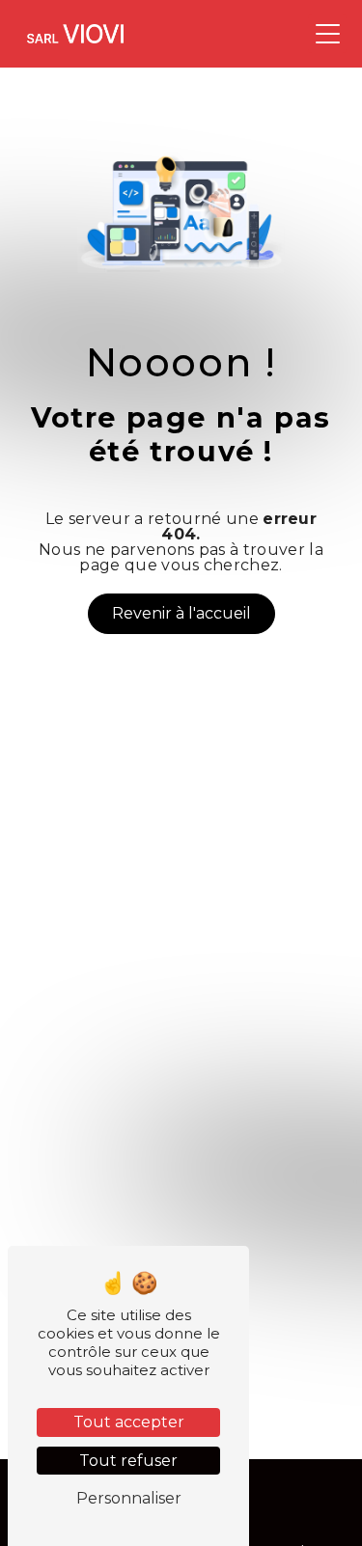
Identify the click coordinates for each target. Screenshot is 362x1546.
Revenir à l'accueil (181, 613)
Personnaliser (128, 1498)
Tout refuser (128, 1460)
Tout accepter (128, 1422)
